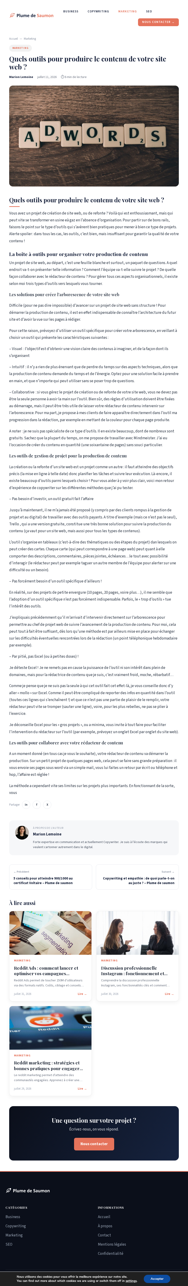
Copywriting (98, 11)
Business (70, 11)
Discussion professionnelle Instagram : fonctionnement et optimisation (132, 973)
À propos (105, 1226)
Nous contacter (94, 1144)
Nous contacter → (158, 22)
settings (131, 1281)
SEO (149, 11)
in (26, 805)
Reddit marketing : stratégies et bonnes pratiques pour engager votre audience (47, 1068)
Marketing (127, 11)
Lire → (82, 994)
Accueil (13, 39)
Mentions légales (112, 1244)
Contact (104, 1235)
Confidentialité (110, 1253)
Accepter (157, 1279)
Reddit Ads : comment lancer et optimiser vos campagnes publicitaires (46, 973)
